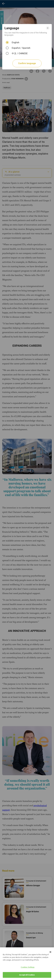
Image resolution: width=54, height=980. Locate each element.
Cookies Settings (27, 967)
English (15, 42)
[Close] (50, 952)
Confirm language (27, 63)
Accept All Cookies (27, 975)
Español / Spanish (21, 48)
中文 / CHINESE (20, 53)
